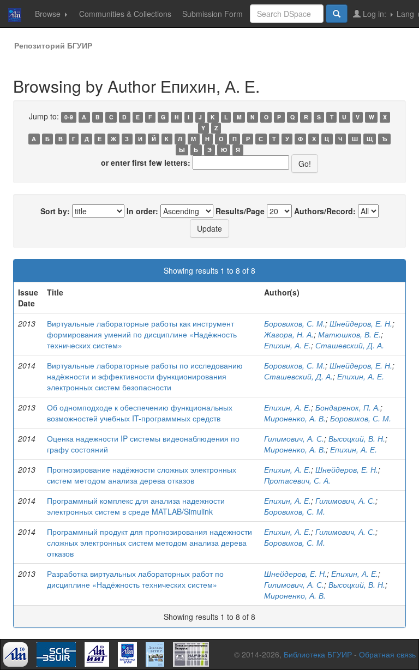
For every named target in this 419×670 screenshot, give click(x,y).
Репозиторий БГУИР (53, 45)
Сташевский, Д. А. (349, 345)
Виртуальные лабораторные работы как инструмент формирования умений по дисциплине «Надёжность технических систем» (142, 334)
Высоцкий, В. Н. (356, 438)
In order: (142, 211)
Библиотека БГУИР (318, 654)
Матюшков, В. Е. (349, 334)
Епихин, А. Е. (287, 345)
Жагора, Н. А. (289, 334)
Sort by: (55, 211)
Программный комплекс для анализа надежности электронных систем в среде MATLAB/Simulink (136, 506)
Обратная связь (387, 654)
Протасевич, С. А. (297, 480)
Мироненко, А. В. (295, 418)
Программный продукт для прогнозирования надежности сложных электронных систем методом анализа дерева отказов (149, 542)
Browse (49, 13)
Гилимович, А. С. (294, 438)
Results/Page (240, 211)
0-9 (68, 117)
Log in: (374, 13)
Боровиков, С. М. (294, 323)
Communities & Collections (125, 13)
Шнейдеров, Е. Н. (361, 323)
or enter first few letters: (145, 162)
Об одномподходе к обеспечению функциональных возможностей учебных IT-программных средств (139, 413)
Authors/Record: (325, 211)
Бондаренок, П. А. (347, 407)
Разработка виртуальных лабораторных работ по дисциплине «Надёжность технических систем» (135, 579)
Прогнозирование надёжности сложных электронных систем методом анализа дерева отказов (141, 475)
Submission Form (212, 13)
